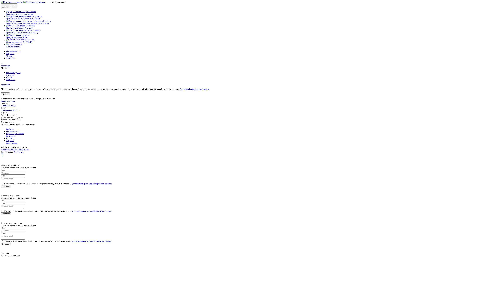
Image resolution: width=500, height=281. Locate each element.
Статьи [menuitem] (9, 56)
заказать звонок (8, 101)
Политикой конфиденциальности (195, 89)
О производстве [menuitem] (13, 51)
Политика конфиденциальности (15, 150)
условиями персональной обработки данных (92, 184)
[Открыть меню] (2, 63)
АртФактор (19, 152)
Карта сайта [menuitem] (11, 143)
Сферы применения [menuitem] (15, 133)
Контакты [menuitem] (10, 58)
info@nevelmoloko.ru (10, 110)
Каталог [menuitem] (9, 129)
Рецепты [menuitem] (10, 53)
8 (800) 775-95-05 (8, 106)
